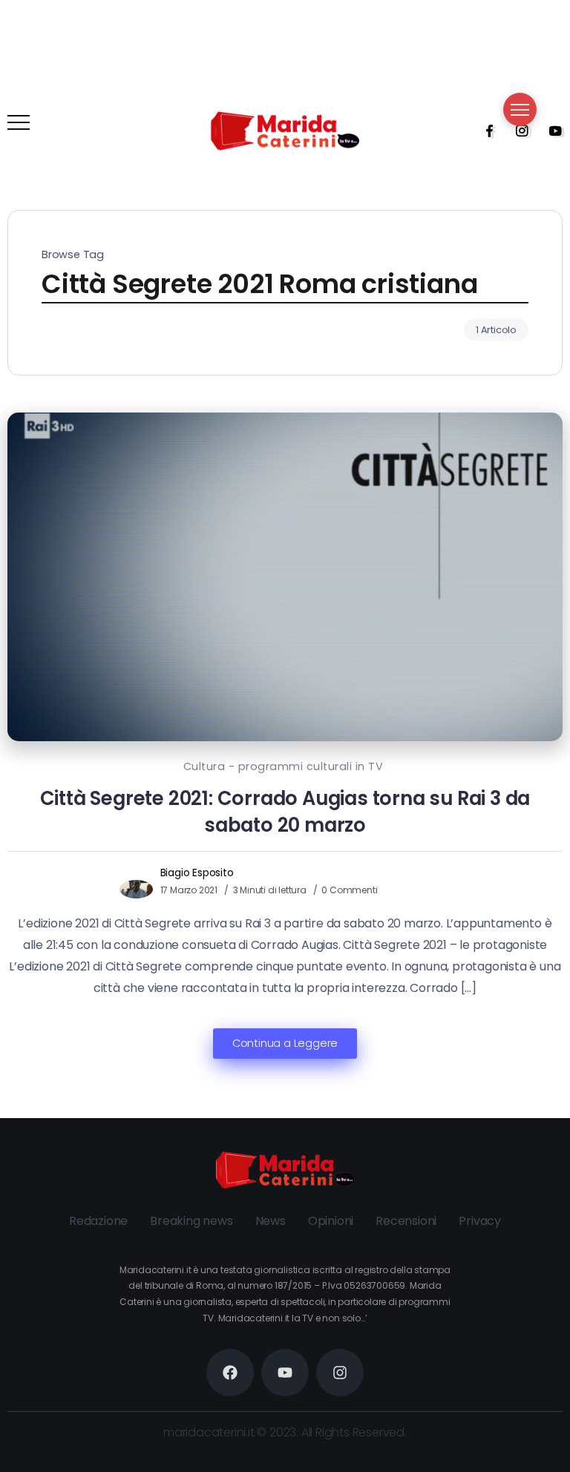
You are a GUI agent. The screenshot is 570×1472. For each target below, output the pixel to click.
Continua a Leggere (285, 1043)
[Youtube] (551, 130)
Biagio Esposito (197, 872)
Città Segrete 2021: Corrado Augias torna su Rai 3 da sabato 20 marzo (285, 811)
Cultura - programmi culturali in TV (283, 766)
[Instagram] (517, 130)
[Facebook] (485, 130)
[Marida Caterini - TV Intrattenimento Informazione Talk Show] (285, 130)
